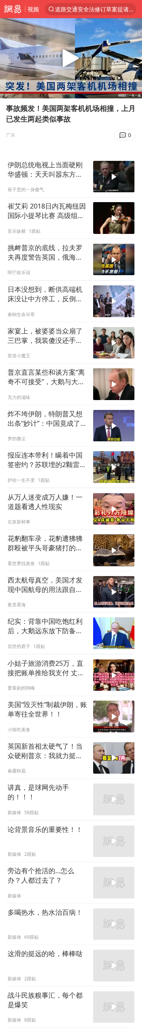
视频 (33, 9)
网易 (12, 9)
